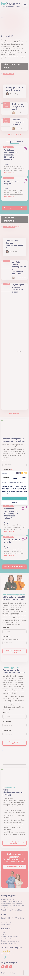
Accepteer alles (14, 498)
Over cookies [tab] (15, 477)
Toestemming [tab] (5, 477)
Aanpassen (14, 502)
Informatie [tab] (24, 477)
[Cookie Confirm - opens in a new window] (21, 473)
